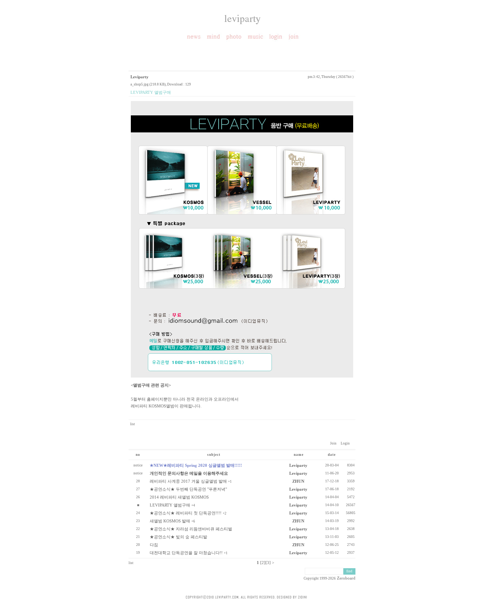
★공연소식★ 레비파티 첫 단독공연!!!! (186, 513)
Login (343, 443)
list (132, 424)
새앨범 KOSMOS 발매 (170, 521)
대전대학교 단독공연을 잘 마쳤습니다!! (186, 552)
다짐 (154, 544)
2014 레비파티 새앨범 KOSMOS (179, 497)
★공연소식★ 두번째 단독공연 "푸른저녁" (188, 489)
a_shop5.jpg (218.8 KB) (148, 84)
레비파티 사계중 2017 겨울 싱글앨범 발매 (188, 481)
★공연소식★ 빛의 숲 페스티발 (178, 537)
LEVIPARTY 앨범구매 (170, 505)
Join (333, 443)
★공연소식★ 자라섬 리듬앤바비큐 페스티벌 (191, 529)
